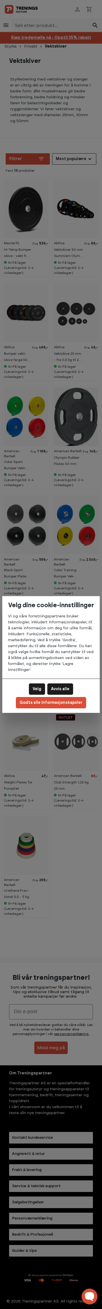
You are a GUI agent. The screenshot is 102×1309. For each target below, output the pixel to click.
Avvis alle (60, 689)
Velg (37, 689)
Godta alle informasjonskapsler (51, 703)
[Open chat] (89, 1296)
